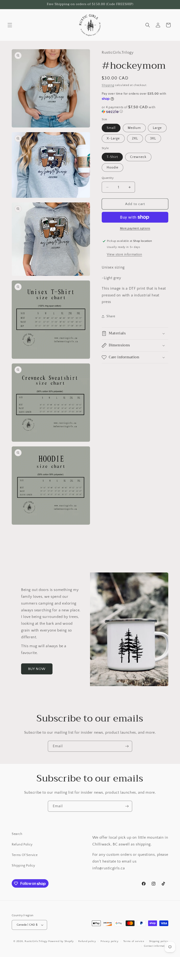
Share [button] (110, 316)
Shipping (108, 85)
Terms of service (133, 941)
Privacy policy (110, 941)
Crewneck (138, 157)
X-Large (113, 138)
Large (157, 128)
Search (17, 834)
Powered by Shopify (61, 941)
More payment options (135, 228)
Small (111, 128)
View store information (124, 254)
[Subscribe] (127, 746)
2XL (135, 138)
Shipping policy (159, 941)
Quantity (108, 177)
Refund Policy (22, 844)
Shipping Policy (23, 865)
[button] (10, 25)
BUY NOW (36, 669)
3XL (153, 138)
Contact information (156, 946)
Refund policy (87, 941)
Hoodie (112, 167)
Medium (134, 128)
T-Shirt (112, 157)
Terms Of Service (25, 855)
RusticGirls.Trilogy (36, 941)
